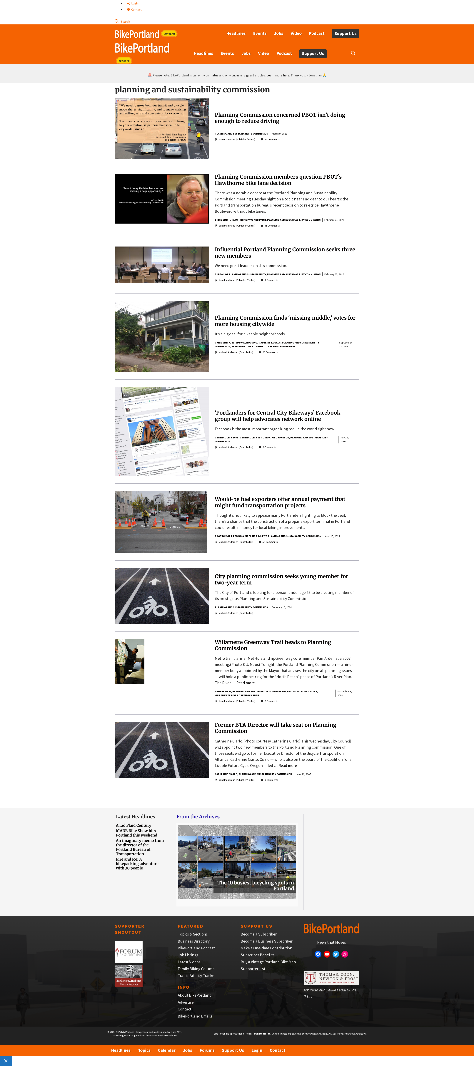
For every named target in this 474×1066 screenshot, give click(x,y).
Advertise (186, 1002)
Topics (144, 1050)
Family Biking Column (196, 968)
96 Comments (270, 352)
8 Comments (271, 280)
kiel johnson (280, 437)
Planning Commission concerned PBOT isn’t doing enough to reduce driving (280, 118)
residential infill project (248, 346)
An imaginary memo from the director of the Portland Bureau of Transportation (140, 847)
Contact (136, 9)
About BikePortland (195, 995)
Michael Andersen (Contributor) (236, 352)
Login (134, 3)
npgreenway (223, 691)
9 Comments (269, 447)
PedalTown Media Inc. (258, 1033)
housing (251, 342)
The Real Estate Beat (281, 346)
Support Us (346, 33)
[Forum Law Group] (129, 961)
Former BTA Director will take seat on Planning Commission (275, 728)
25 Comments (272, 139)
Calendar (167, 1050)
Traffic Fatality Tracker (197, 975)
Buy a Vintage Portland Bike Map (268, 961)
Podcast (317, 33)
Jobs (278, 33)
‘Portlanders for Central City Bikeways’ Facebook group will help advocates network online (277, 415)
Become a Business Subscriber (267, 941)
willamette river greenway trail (237, 695)
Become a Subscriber (259, 934)
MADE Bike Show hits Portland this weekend (136, 832)
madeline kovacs (269, 342)
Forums (207, 1050)
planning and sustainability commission (241, 133)
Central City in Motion (255, 437)
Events (260, 33)
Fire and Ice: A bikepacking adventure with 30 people (137, 863)
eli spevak (238, 342)
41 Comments (272, 225)
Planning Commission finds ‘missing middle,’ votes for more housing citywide (285, 320)
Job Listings (188, 954)
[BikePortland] (142, 48)
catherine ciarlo (226, 774)
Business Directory (194, 941)
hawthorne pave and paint (248, 220)
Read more (245, 682)
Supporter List (253, 968)
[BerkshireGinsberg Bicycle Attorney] (129, 985)
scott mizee (309, 691)
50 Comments (270, 542)
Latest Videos (189, 961)
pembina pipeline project (250, 536)
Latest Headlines (135, 817)
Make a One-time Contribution (266, 948)
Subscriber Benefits (257, 954)
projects (293, 691)
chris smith (222, 220)
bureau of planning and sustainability (240, 274)
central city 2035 (226, 437)
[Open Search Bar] (122, 21)
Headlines (236, 33)
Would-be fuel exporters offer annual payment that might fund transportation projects (280, 502)
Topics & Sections (193, 934)
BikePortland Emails (195, 1016)
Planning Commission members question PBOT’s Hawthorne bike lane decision (278, 179)
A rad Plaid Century (133, 825)
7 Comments (271, 701)
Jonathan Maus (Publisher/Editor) (237, 139)
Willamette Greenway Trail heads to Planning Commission (273, 645)
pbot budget (223, 536)
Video (296, 33)
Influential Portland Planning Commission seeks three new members (285, 252)
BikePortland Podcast (196, 948)
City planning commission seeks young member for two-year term (281, 579)
